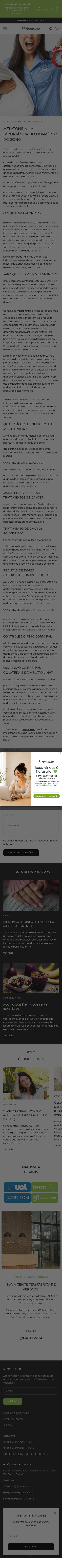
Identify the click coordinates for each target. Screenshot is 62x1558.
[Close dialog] (60, 753)
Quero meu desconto (47, 796)
